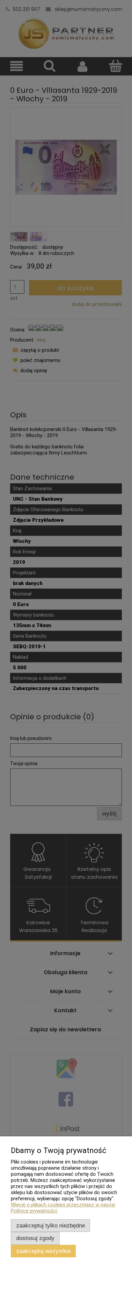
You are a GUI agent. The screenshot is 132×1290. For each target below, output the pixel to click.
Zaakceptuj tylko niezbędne (50, 1225)
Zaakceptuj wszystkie (43, 1251)
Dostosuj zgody (35, 1238)
